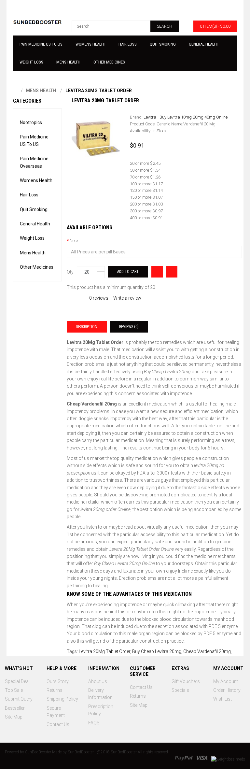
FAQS (94, 722)
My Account (225, 681)
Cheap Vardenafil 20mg (207, 651)
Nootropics (31, 122)
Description (86, 326)
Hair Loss (29, 194)
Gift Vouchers (186, 681)
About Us (97, 681)
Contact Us (58, 724)
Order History (227, 690)
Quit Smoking (34, 209)
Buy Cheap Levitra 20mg (156, 651)
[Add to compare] (157, 272)
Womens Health (36, 180)
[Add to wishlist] (171, 272)
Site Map (13, 716)
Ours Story (58, 681)
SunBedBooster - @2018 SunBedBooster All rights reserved (118, 752)
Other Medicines (36, 267)
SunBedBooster (38, 752)
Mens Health (41, 90)
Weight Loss (32, 238)
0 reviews (98, 298)
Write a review (127, 298)
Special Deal (17, 681)
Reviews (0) (129, 326)
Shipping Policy (62, 699)
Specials (180, 690)
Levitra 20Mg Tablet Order (98, 90)
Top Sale (14, 690)
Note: (74, 240)
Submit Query (19, 699)
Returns (54, 690)
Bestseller (15, 708)
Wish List (222, 699)
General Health (35, 223)
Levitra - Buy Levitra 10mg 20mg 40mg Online (186, 117)
